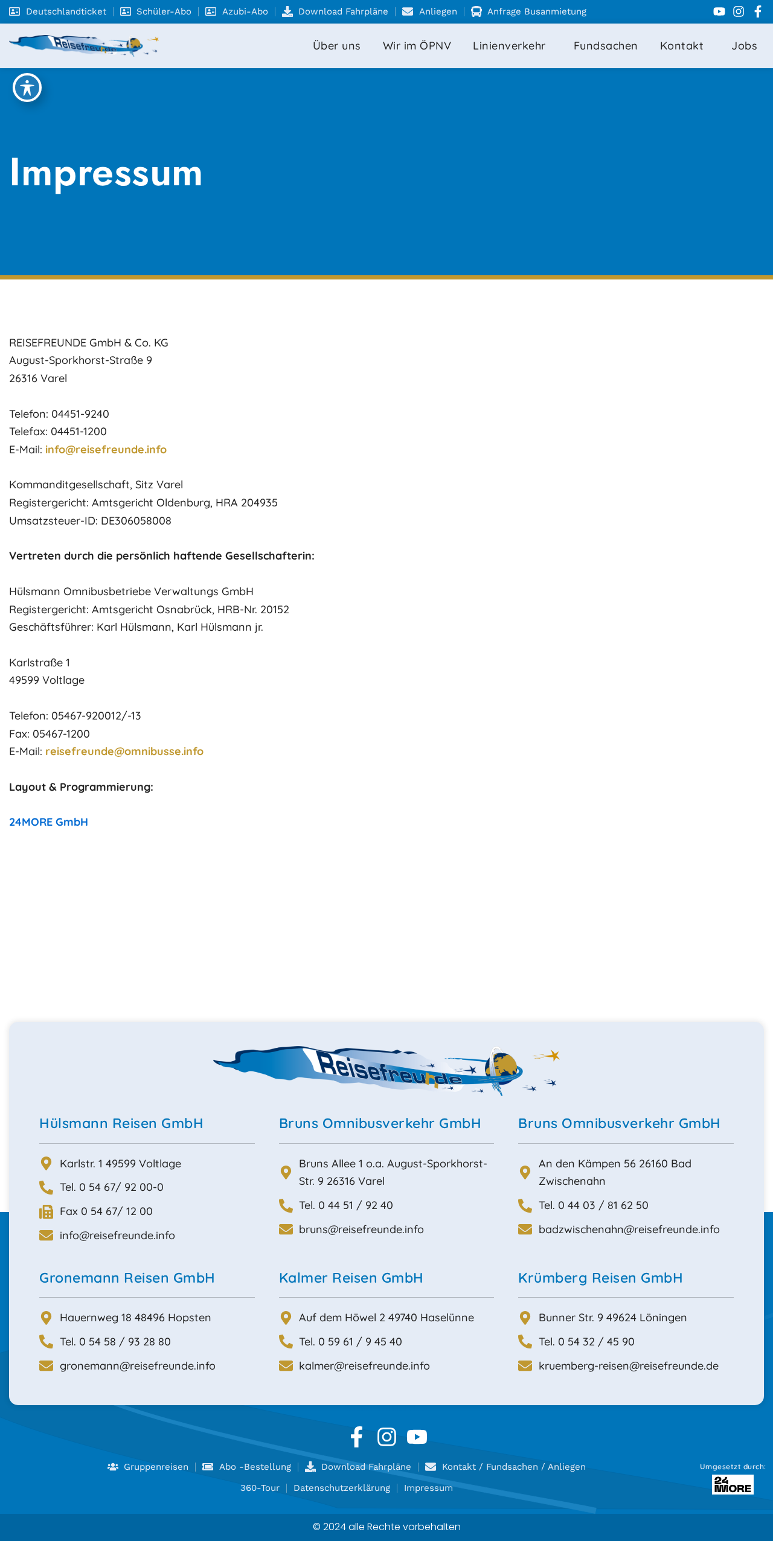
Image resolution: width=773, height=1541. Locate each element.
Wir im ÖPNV (417, 46)
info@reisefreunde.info (106, 449)
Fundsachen (606, 46)
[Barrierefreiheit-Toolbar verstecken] (27, 87)
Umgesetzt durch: (733, 1466)
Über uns (337, 46)
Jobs (744, 46)
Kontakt (682, 46)
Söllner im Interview (386, 1407)
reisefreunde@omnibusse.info (124, 751)
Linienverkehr (509, 46)
